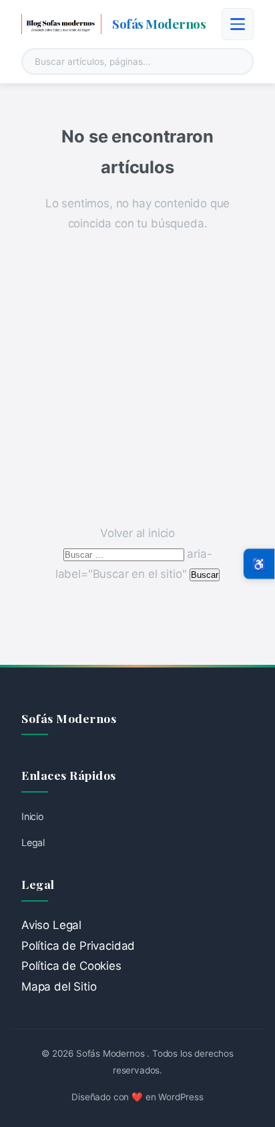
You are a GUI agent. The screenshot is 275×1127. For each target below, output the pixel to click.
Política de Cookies (71, 965)
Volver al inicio (137, 533)
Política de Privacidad (78, 945)
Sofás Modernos (159, 23)
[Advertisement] (137, 378)
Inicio (32, 816)
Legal (33, 842)
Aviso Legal (51, 925)
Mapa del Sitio (59, 986)
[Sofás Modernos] (61, 24)
